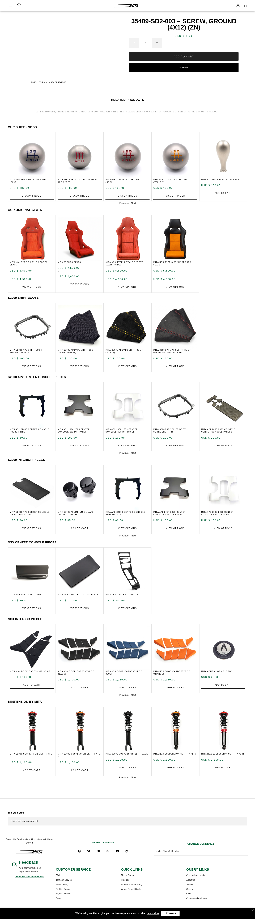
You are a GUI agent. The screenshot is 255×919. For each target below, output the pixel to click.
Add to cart (184, 56)
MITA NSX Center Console (121, 595)
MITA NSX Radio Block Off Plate (78, 595)
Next (133, 203)
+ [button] (157, 42)
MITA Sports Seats (69, 262)
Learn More (153, 913)
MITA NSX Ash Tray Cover (25, 595)
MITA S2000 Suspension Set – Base (126, 754)
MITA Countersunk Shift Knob (220, 179)
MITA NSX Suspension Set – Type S (174, 754)
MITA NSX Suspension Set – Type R (222, 754)
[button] (79, 851)
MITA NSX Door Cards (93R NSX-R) (31, 671)
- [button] (134, 42)
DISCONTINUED (32, 196)
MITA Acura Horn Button (217, 671)
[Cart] (246, 5)
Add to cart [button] (223, 193)
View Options (31, 287)
